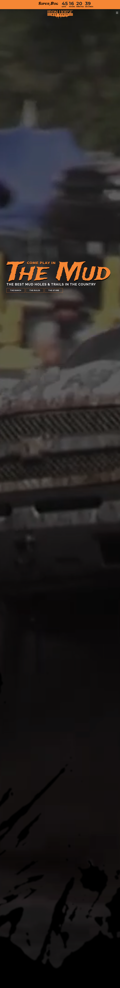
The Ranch (15, 290)
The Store (53, 290)
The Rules (34, 290)
